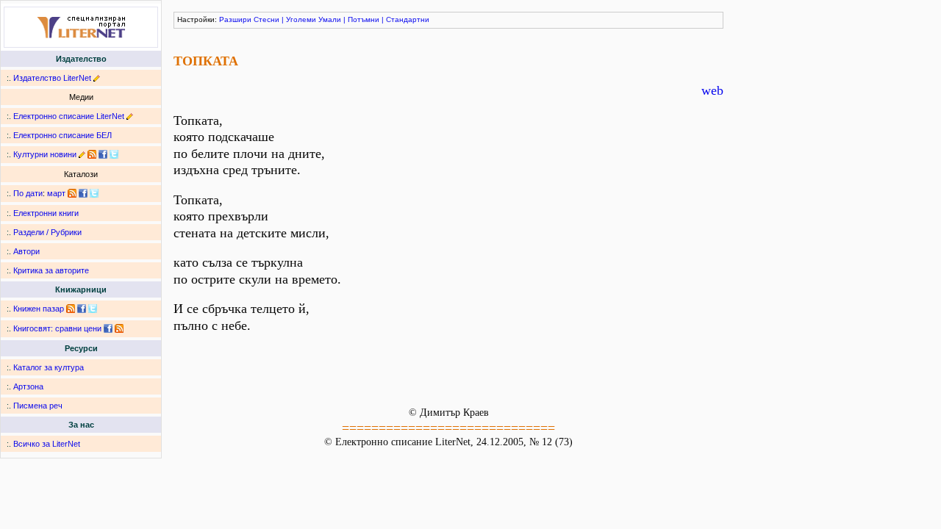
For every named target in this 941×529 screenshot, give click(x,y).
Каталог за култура (48, 367)
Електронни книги (46, 213)
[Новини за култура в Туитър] (114, 154)
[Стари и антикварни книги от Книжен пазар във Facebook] (81, 308)
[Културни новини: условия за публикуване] (82, 154)
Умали (329, 19)
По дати (28, 193)
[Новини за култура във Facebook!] (103, 154)
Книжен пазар (38, 308)
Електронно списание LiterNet (68, 116)
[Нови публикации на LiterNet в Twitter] (94, 193)
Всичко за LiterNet (46, 443)
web (712, 90)
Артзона (28, 386)
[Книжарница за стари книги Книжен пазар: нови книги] (70, 308)
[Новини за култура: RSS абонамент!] (91, 154)
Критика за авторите (51, 270)
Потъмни (363, 19)
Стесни (266, 19)
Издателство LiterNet (52, 77)
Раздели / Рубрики (47, 232)
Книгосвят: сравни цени (57, 328)
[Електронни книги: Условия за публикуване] (96, 77)
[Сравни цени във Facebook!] (108, 328)
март (56, 193)
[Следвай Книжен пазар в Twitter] (92, 308)
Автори (26, 251)
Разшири (235, 19)
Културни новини (44, 154)
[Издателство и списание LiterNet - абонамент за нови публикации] (72, 193)
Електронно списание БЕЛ (62, 135)
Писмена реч (37, 405)
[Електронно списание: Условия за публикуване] (129, 116)
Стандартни (407, 19)
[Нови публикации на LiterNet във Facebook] (83, 193)
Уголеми (301, 19)
